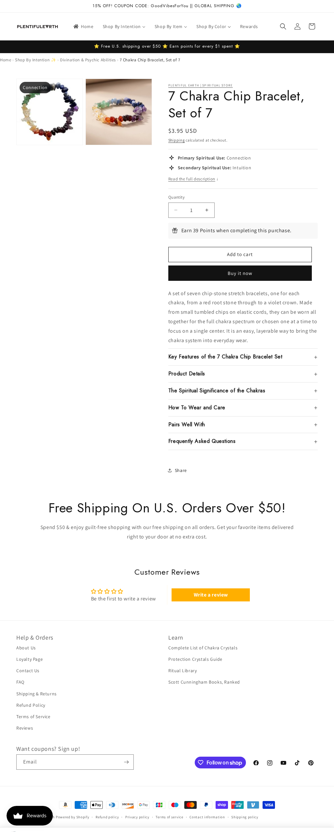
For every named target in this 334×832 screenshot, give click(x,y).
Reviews (24, 728)
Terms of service (169, 817)
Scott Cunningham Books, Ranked (204, 682)
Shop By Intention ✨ (35, 60)
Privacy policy (137, 817)
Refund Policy (30, 705)
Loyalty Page (29, 659)
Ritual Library (182, 670)
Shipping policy (244, 817)
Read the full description (193, 179)
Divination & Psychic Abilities (88, 60)
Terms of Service (33, 716)
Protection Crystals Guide (195, 659)
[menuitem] (83, 26)
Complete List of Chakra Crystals (202, 648)
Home (5, 60)
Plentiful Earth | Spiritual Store (200, 85)
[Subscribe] (126, 762)
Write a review (211, 594)
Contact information (207, 817)
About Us (26, 648)
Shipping (176, 140)
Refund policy (107, 817)
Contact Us (27, 670)
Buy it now (240, 273)
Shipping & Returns (36, 694)
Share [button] (181, 470)
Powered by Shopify (72, 817)
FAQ (20, 682)
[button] (283, 26)
